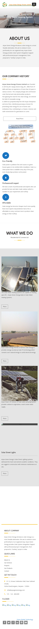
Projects (6, 565)
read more (19, 119)
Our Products (8, 568)
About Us (7, 560)
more (4, 306)
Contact (6, 571)
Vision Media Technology (25, 619)
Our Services (8, 563)
